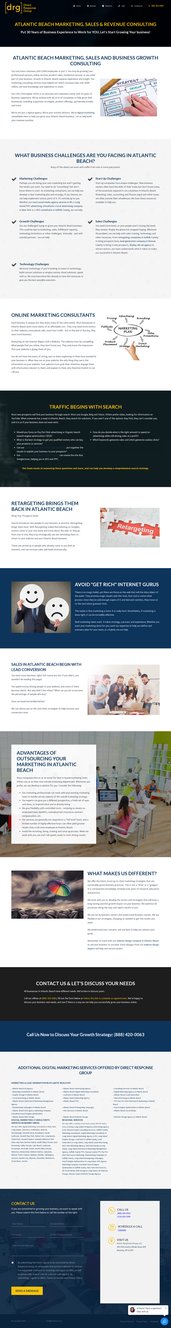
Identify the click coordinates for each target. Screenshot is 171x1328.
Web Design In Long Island (86, 1170)
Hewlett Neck (28, 1133)
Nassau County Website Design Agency (84, 1174)
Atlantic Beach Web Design (23, 1117)
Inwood (44, 1129)
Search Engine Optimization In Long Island (79, 1161)
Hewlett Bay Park (27, 1136)
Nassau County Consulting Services (81, 1130)
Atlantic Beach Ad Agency (22, 1088)
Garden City (23, 1158)
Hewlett (38, 1139)
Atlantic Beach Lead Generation (126, 1095)
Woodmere (39, 1133)
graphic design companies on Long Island (45, 447)
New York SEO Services (96, 1167)
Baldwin (33, 1155)
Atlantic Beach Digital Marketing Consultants (81, 1091)
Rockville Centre (27, 1148)
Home (78, 6)
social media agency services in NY (55, 202)
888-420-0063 (157, 5)
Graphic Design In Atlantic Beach (25, 1095)
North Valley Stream (43, 1148)
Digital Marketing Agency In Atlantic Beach (131, 1091)
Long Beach (50, 1136)
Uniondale (40, 1158)
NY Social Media (68, 1170)
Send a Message (27, 1290)
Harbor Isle (39, 1136)
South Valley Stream (45, 1142)
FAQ (123, 6)
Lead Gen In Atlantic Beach (74, 1095)
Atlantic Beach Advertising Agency (77, 1088)
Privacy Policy (75, 1277)
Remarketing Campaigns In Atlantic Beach (29, 1107)
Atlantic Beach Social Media (125, 1110)
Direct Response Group (36, 1321)
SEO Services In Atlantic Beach (75, 1110)
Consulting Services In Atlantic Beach (129, 1088)
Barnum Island (30, 1142)
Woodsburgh (16, 1133)
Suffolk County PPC (76, 1152)
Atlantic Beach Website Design (75, 1117)
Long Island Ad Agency (83, 1127)
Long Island (16, 1129)
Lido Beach (37, 1145)
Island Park (15, 1139)
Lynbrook (46, 1145)
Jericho (25, 1161)
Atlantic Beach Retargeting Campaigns (78, 1107)
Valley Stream (26, 1145)
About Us (108, 6)
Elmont (14, 1155)
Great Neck (16, 1161)
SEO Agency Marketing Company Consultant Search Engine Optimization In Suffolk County (84, 1164)
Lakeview (47, 1152)
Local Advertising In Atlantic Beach (26, 1098)
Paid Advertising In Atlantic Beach (127, 1098)
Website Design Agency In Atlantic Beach (130, 1117)
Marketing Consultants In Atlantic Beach (28, 1091)
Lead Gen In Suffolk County (86, 1139)
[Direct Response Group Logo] (20, 7)
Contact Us (137, 6)
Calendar (122, 1230)
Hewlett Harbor (27, 1139)
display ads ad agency (140, 244)
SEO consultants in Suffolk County (53, 209)
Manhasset (49, 1158)
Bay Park (20, 1142)
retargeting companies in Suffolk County (138, 237)
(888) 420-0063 (49, 998)
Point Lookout (23, 1155)
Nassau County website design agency (40, 455)
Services (92, 6)
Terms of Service (55, 1277)
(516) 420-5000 (124, 1216)
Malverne (15, 1152)
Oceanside (15, 1148)
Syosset (14, 1158)
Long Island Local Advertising (95, 1142)
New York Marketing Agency (73, 1145)
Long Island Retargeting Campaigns (88, 1158)
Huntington (49, 1155)
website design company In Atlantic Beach (138, 940)
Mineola (32, 1158)
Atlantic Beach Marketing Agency (76, 1098)
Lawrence (26, 1129)
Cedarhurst (35, 1129)
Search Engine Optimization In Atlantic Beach (132, 1107)
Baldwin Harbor (36, 1152)
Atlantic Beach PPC (71, 1101)
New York (52, 1126)
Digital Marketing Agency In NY (84, 1136)
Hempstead (24, 1152)
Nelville (41, 1155)
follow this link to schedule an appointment (105, 998)
